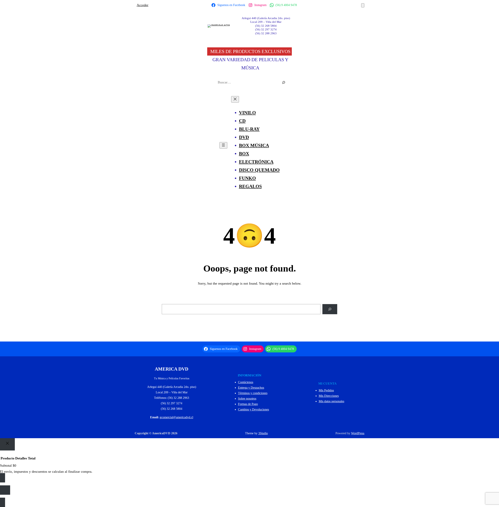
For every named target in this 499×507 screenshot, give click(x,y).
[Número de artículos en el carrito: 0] (362, 5)
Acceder (142, 5)
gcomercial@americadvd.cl (176, 417)
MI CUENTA (327, 383)
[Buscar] (283, 82)
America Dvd (171, 369)
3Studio (263, 433)
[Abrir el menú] (223, 145)
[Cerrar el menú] (235, 99)
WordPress (357, 433)
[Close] (7, 444)
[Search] (329, 309)
